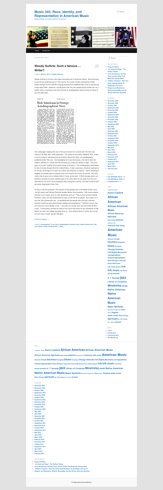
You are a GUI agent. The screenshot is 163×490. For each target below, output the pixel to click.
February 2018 (112, 154)
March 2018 (111, 152)
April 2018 (111, 150)
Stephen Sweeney (57, 74)
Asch (57, 224)
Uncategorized (45, 224)
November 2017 (113, 157)
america (119, 219)
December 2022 (113, 117)
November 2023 (113, 110)
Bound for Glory (75, 224)
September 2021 (113, 138)
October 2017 (112, 159)
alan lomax (111, 220)
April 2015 (111, 164)
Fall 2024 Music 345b (115, 179)
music (125, 285)
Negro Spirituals (115, 306)
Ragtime (114, 312)
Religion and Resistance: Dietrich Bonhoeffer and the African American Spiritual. (117, 90)
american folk (111, 223)
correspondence (114, 255)
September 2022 (113, 124)
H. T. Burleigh (114, 278)
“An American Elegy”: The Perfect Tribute (48, 464)
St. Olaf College (122, 319)
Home (37, 50)
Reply (61, 226)
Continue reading (41, 219)
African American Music (99, 350)
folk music (113, 270)
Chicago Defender (115, 249)
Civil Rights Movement (117, 252)
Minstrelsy (114, 285)
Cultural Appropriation (116, 257)
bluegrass (121, 242)
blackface (113, 241)
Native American (116, 289)
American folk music (116, 225)
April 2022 (111, 129)
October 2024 (112, 105)
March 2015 (111, 166)
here (73, 152)
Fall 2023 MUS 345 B (115, 177)
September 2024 (113, 108)
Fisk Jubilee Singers (114, 267)
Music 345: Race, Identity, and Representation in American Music (61, 13)
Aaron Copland (115, 192)
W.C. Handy (111, 322)
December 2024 (113, 101)
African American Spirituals (47, 355)
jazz (123, 277)
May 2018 (111, 147)
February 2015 (112, 168)
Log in (110, 330)
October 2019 (112, 143)
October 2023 (112, 112)
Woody (45, 226)
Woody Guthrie (53, 226)
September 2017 (113, 161)
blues (111, 245)
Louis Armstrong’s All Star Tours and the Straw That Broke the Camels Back (117, 76)
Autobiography (64, 224)
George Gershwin (114, 273)
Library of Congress (117, 281)
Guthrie (82, 224)
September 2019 (113, 145)
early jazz (122, 260)
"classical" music (113, 190)
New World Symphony (114, 310)
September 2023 (113, 115)
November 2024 (113, 103)
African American (73, 349)
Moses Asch (89, 224)
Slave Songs (123, 315)
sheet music (113, 315)
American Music (114, 354)
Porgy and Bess (113, 67)
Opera (123, 309)
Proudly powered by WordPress (81, 482)
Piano (109, 312)
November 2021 (113, 133)
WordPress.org (113, 337)
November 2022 (113, 119)
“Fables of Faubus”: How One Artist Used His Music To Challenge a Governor (118, 83)
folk (123, 266)
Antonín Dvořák (114, 239)
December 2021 (113, 131)
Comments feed (113, 335)
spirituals (113, 318)
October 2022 (112, 122)
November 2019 (113, 140)
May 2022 (111, 126)
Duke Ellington (113, 260)
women (118, 322)
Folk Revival (123, 271)
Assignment (46, 50)
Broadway (118, 246)
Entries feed (112, 333)
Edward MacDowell (114, 263)
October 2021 (112, 136)
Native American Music (114, 298)
